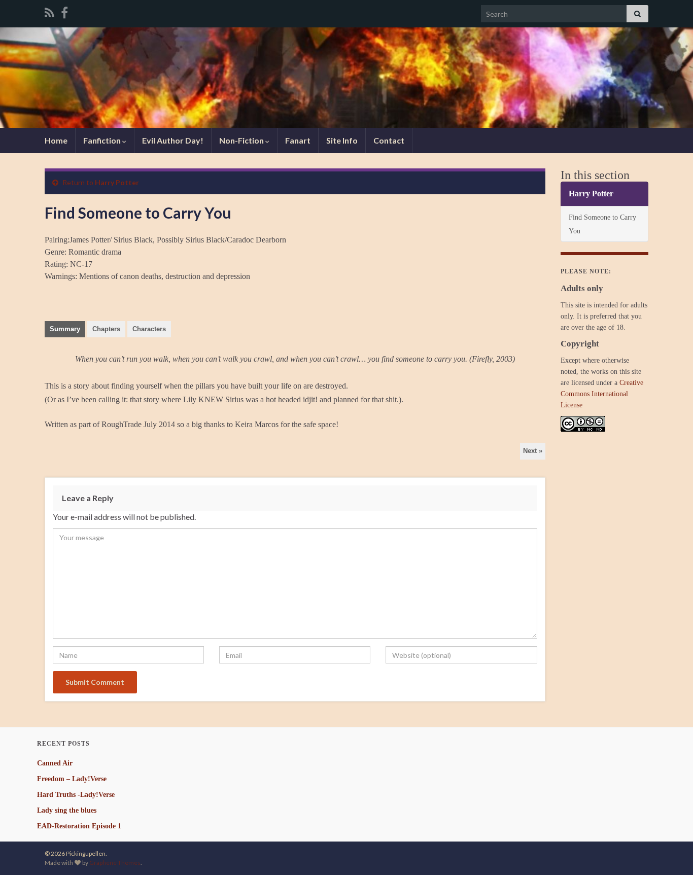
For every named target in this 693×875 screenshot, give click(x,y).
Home (56, 140)
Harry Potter (117, 182)
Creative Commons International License (602, 394)
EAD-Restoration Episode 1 (79, 826)
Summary (65, 329)
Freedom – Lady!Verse (72, 779)
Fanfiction (102, 140)
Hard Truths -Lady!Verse (76, 794)
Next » (532, 450)
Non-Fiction (242, 140)
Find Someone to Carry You (602, 224)
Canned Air (55, 763)
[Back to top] (670, 852)
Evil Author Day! (172, 140)
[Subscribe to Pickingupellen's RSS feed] (49, 11)
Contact (388, 140)
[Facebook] (64, 11)
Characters (149, 329)
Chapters (106, 329)
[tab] (65, 329)
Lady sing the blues (66, 810)
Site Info (342, 140)
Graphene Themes (115, 862)
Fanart (297, 140)
